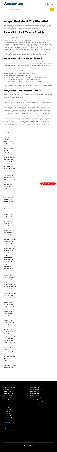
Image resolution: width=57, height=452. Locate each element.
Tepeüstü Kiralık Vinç (8, 363)
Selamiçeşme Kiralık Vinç (9, 284)
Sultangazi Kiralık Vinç (8, 186)
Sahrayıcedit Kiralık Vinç (9, 282)
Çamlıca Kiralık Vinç (8, 318)
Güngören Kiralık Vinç (8, 175)
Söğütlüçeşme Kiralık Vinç (9, 286)
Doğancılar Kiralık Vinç (8, 322)
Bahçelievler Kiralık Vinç (9, 143)
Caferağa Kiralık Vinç (8, 241)
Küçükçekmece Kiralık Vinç (9, 179)
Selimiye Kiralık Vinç (8, 338)
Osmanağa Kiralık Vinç (8, 277)
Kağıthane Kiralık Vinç (8, 177)
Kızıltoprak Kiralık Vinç (8, 264)
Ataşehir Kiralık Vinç (8, 197)
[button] (48, 183)
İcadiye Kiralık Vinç (8, 304)
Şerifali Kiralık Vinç (8, 360)
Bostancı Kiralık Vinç (8, 237)
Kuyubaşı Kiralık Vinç (8, 270)
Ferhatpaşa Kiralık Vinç (9, 369)
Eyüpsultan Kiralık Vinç (9, 168)
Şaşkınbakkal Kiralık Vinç (9, 291)
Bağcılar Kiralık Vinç (8, 141)
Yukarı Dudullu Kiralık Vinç (9, 365)
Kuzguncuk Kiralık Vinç (8, 331)
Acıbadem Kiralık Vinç (8, 230)
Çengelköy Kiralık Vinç (8, 320)
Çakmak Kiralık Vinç (8, 347)
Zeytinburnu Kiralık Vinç (9, 191)
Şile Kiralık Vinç (7, 221)
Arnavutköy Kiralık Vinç (9, 137)
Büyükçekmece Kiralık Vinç (9, 157)
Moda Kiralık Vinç (7, 275)
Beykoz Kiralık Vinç (8, 199)
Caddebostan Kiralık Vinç (9, 239)
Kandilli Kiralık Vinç (8, 329)
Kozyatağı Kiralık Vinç (8, 268)
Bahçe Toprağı (6, 422)
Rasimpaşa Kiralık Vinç (8, 279)
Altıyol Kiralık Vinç (7, 232)
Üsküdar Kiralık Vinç (8, 228)
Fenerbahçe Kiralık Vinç (9, 246)
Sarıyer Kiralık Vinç (8, 182)
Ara (52, 9)
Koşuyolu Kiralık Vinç (8, 266)
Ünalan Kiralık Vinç (8, 340)
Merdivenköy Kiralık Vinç (9, 273)
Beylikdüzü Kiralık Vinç (8, 155)
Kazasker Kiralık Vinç (8, 261)
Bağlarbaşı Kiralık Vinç (8, 302)
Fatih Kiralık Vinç (7, 170)
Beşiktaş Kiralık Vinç (8, 152)
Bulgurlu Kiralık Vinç (8, 315)
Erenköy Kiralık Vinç (8, 243)
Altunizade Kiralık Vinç (8, 300)
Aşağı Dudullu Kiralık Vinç (9, 342)
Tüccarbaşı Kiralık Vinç (8, 295)
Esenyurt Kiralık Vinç (8, 166)
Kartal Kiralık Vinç (7, 206)
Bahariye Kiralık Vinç (8, 234)
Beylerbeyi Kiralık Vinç (8, 311)
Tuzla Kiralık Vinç (7, 223)
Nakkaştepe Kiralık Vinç (9, 336)
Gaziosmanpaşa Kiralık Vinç (10, 173)
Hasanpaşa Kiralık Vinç (8, 257)
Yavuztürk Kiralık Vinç (8, 309)
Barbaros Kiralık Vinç (8, 367)
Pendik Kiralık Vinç (8, 214)
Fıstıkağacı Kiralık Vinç (8, 327)
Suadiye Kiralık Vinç (8, 288)
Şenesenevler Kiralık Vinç (9, 293)
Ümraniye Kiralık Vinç (8, 225)
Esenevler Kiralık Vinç (8, 351)
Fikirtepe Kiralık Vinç (8, 250)
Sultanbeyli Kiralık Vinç (9, 219)
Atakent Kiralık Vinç (8, 345)
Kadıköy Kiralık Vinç (8, 203)
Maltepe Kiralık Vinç (8, 208)
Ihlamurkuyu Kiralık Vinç (9, 356)
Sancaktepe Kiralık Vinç (9, 216)
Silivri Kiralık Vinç (7, 184)
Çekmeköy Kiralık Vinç (8, 201)
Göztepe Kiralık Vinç (8, 252)
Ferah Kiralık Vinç (7, 324)
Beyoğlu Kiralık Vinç (8, 159)
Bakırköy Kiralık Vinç (8, 146)
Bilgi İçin (47, 3)
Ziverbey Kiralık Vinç (8, 297)
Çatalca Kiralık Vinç (8, 161)
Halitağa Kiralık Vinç (8, 255)
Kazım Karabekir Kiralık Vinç (10, 358)
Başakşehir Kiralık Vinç (8, 148)
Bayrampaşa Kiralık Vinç (9, 150)
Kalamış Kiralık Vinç (8, 259)
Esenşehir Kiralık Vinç (8, 354)
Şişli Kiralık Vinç (7, 188)
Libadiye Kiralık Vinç (8, 333)
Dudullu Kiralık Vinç (8, 349)
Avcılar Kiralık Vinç (7, 139)
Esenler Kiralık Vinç (8, 164)
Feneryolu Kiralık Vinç (8, 248)
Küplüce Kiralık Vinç (8, 313)
